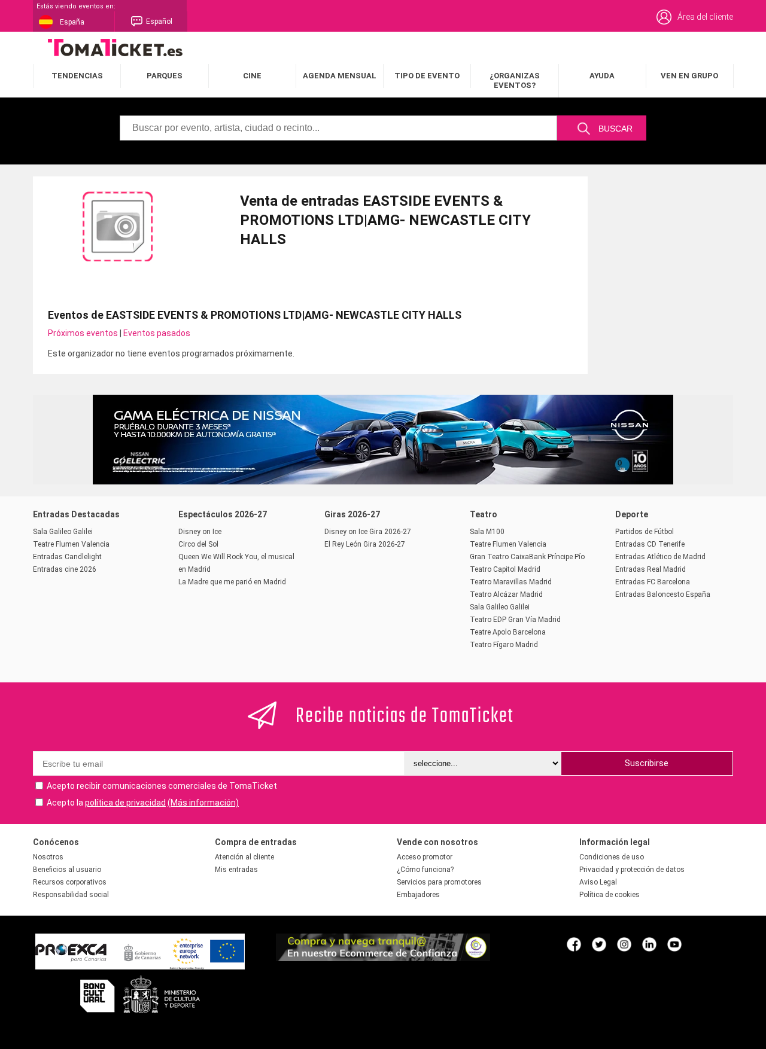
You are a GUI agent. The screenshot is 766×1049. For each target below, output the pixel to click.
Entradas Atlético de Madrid (660, 557)
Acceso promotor (424, 857)
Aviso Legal (598, 882)
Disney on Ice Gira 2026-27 (367, 531)
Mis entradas (236, 869)
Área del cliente (705, 17)
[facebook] (574, 944)
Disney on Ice (199, 531)
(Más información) (203, 802)
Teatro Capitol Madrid (505, 569)
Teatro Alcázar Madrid (506, 594)
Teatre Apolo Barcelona (508, 632)
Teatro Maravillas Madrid (511, 582)
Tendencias (77, 75)
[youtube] (674, 944)
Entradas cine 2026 (64, 569)
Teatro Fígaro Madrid (504, 645)
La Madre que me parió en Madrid (232, 582)
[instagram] (624, 944)
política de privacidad (125, 802)
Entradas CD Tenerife (650, 544)
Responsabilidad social (71, 895)
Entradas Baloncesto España (662, 594)
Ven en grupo (689, 75)
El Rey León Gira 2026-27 (364, 544)
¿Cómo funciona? (425, 869)
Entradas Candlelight (67, 557)
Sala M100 (487, 531)
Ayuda (602, 75)
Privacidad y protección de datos (632, 869)
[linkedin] (649, 944)
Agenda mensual (339, 75)
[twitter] (599, 944)
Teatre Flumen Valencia (71, 544)
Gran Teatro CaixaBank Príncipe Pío (527, 557)
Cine (252, 75)
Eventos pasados (156, 333)
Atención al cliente (244, 857)
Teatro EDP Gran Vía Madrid (515, 619)
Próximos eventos (83, 333)
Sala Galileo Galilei (63, 531)
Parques (165, 75)
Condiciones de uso (611, 857)
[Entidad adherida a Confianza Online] (383, 958)
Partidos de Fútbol (644, 531)
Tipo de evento (427, 75)
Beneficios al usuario (67, 869)
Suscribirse (646, 763)
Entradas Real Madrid (650, 569)
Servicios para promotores (439, 882)
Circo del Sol (198, 544)
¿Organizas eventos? (515, 80)
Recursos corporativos (70, 882)
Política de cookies (609, 895)
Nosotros (48, 857)
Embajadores (418, 895)
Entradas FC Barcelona (652, 582)
